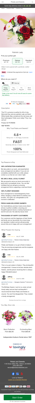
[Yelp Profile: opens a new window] (21, 373)
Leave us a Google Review (17, 380)
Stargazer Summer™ (20, 282)
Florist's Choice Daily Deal (21, 240)
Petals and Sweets (17, 2)
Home (3, 8)
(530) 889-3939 (17, 365)
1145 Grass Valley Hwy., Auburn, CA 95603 (17, 364)
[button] (31, 398)
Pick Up (16, 83)
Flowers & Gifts (10, 8)
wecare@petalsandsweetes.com (18, 367)
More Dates (29, 88)
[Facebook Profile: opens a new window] (13, 373)
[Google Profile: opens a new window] (17, 373)
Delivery (5, 84)
